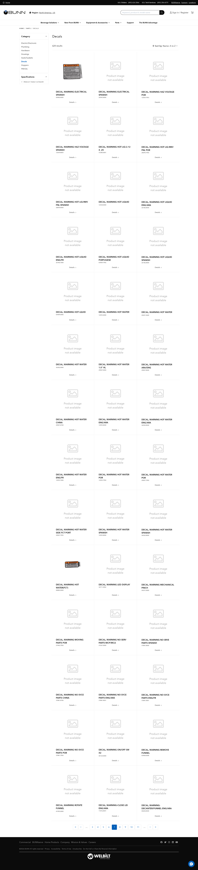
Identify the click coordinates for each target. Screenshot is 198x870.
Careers (92, 842)
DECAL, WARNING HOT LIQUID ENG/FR (71, 258)
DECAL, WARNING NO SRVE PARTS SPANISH (155, 641)
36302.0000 (59, 367)
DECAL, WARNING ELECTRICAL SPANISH (71, 93)
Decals (24, 61)
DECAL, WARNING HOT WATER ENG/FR (71, 476)
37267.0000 (102, 645)
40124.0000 (102, 756)
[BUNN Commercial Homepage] (15, 12)
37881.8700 (59, 700)
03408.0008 (145, 755)
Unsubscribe (77, 849)
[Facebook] (161, 842)
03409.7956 (102, 262)
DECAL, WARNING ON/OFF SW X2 (114, 751)
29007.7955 (59, 535)
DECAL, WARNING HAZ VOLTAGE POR (158, 93)
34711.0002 (102, 587)
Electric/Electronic (28, 43)
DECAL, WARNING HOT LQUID (71, 312)
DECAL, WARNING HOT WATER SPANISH (114, 531)
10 (131, 827)
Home (21, 28)
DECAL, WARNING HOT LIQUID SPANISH (157, 258)
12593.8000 (102, 535)
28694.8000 (59, 207)
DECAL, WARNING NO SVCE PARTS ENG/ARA (112, 696)
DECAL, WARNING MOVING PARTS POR (69, 641)
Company (65, 842)
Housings (25, 54)
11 (138, 827)
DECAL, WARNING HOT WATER (114, 312)
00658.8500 (145, 811)
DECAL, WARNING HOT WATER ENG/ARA (114, 421)
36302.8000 (145, 535)
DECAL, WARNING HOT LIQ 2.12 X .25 (114, 148)
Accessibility (55, 849)
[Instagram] (169, 842)
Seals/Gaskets (27, 58)
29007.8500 (145, 370)
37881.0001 (145, 700)
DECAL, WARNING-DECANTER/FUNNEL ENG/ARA (157, 807)
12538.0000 (102, 205)
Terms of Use (66, 849)
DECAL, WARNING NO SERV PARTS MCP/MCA (112, 641)
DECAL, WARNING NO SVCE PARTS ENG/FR (155, 696)
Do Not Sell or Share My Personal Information (100, 849)
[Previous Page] (80, 827)
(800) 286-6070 (162, 3)
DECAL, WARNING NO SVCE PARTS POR (70, 751)
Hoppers (25, 65)
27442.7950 (59, 645)
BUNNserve (37, 842)
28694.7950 (145, 152)
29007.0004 (102, 370)
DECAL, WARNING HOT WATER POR (114, 476)
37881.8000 (145, 645)
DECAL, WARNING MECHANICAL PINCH (158, 586)
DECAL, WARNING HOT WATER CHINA (71, 421)
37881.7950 (59, 755)
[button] (191, 864)
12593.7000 (59, 480)
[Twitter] (165, 842)
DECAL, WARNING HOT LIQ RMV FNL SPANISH (72, 203)
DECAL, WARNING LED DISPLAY (114, 584)
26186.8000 (145, 262)
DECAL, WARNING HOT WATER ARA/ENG (157, 366)
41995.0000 (59, 811)
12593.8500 (102, 425)
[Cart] (192, 13)
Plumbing (25, 47)
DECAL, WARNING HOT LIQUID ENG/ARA (157, 203)
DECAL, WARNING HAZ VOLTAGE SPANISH (72, 148)
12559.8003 (59, 152)
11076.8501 (102, 811)
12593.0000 (102, 315)
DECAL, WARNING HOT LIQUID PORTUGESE (114, 258)
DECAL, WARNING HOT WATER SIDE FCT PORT (71, 531)
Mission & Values (79, 842)
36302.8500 (145, 425)
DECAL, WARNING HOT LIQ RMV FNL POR (157, 148)
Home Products (52, 842)
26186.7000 (59, 262)
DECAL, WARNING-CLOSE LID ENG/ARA (113, 806)
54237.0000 (145, 590)
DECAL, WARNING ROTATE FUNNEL (69, 806)
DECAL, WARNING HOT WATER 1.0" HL (114, 366)
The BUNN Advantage (148, 23)
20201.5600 (145, 315)
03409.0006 (59, 314)
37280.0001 (102, 152)
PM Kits (24, 69)
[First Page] (75, 827)
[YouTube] (177, 842)
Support (130, 23)
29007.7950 (145, 480)
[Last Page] (155, 827)
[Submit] (161, 12)
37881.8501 (102, 700)
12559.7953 (145, 97)
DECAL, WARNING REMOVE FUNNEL (155, 751)
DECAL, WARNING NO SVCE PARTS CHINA (70, 696)
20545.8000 (102, 97)
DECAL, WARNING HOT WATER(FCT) (67, 586)
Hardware (25, 50)
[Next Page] (150, 827)
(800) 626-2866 (133, 3)
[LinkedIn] (173, 842)
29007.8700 (59, 425)
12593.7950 (102, 480)
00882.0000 (59, 590)
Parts (28, 28)
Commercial (25, 842)
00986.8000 (59, 97)
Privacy (47, 849)
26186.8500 (145, 207)
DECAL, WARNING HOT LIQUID (114, 202)
